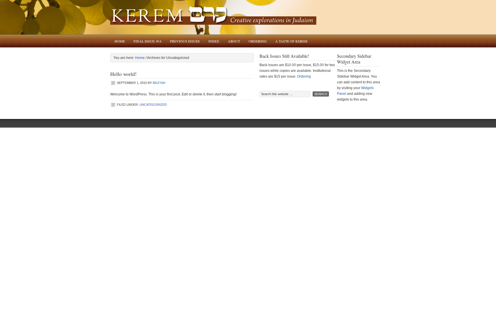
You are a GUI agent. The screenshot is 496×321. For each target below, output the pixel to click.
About (234, 41)
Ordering (258, 41)
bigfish (159, 82)
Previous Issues (185, 41)
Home (120, 41)
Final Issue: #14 (147, 41)
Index (213, 41)
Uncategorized (153, 104)
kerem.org (248, 17)
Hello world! (123, 73)
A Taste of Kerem (291, 41)
